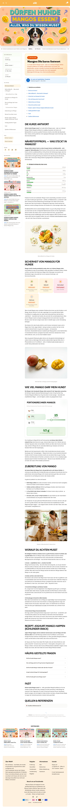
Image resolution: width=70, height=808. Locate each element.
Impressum (42, 771)
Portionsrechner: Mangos (11, 107)
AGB (40, 764)
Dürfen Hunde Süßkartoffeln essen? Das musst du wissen (11, 172)
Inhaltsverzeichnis (34, 87)
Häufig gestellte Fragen (34, 110)
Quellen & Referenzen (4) (34, 705)
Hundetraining (33, 771)
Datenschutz (42, 766)
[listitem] (5, 149)
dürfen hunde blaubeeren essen (59, 216)
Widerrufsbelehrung (44, 769)
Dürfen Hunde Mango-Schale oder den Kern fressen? (39, 667)
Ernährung (32, 764)
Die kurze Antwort (32, 90)
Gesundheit (32, 766)
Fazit (29, 113)
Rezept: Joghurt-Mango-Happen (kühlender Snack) (40, 107)
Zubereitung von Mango (34, 102)
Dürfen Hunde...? (9, 137)
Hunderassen (33, 769)
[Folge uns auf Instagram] (33, 796)
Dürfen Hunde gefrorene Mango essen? (36, 676)
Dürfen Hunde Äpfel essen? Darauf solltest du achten (12, 195)
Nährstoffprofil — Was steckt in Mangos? (38, 93)
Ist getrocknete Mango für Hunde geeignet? (37, 672)
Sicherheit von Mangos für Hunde (36, 96)
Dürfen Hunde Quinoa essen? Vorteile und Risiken (11, 219)
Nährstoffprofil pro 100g (11, 94)
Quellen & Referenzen (33, 116)
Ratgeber (32, 773)
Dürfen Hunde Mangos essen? (33, 658)
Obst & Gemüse (8, 141)
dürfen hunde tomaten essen (55, 341)
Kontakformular (56, 774)
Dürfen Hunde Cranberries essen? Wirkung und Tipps (58, 742)
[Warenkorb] (66, 3)
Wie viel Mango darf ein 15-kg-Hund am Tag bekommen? (40, 663)
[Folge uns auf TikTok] (37, 796)
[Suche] (6, 3)
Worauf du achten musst (34, 105)
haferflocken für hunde (40, 605)
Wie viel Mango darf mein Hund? (36, 99)
